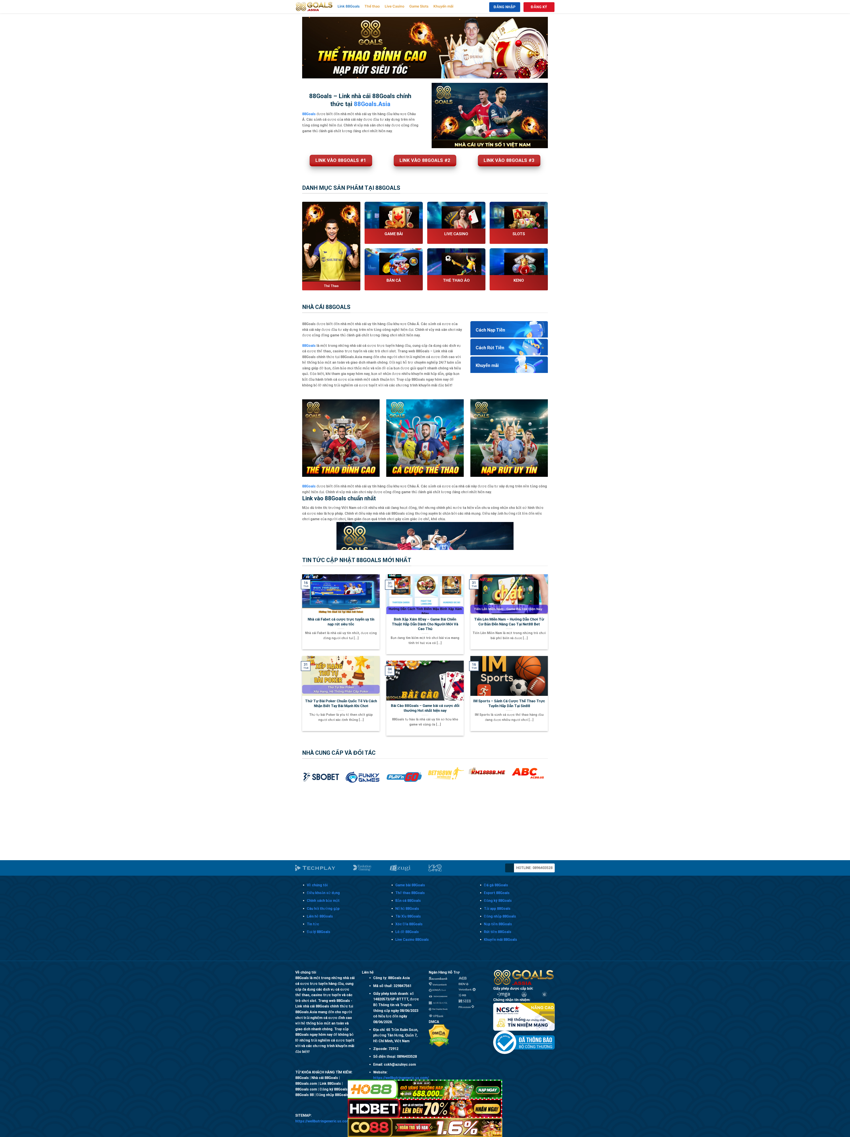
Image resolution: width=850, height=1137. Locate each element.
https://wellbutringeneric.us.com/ (401, 1078)
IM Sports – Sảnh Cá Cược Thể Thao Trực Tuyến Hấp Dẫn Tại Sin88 (509, 703)
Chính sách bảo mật (323, 900)
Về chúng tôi (317, 885)
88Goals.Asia (372, 104)
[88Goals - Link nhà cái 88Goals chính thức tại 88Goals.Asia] (314, 7)
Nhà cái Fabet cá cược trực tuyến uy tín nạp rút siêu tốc (341, 621)
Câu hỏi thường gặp (323, 908)
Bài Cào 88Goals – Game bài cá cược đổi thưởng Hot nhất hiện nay (425, 708)
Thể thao (372, 6)
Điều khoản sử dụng (323, 893)
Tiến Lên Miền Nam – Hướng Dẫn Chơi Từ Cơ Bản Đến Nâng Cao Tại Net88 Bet (509, 621)
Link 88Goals (349, 6)
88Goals (309, 345)
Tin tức (313, 924)
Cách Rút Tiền (490, 347)
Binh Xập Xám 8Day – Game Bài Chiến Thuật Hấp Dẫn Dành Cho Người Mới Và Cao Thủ (425, 624)
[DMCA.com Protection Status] (439, 1035)
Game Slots (419, 6)
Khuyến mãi (443, 6)
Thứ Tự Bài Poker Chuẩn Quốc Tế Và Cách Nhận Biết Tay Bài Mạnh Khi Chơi (341, 703)
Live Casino (394, 6)
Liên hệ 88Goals (320, 916)
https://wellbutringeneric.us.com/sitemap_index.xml (338, 1121)
